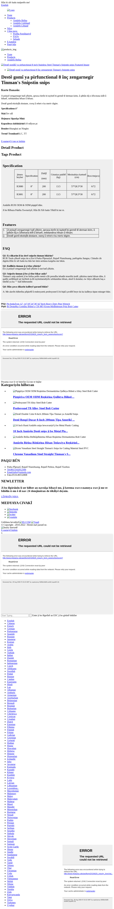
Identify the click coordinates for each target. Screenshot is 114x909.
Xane (9, 15)
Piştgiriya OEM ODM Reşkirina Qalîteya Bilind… (43, 396)
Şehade (16, 39)
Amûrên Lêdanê (20, 26)
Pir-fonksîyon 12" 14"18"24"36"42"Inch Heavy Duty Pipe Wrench (38, 304)
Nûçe (9, 28)
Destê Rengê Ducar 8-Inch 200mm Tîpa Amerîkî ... (44, 419)
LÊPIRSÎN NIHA (9, 496)
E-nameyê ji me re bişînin (13, 141)
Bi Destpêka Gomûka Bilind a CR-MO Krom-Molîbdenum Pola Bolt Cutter (42, 306)
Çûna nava (12, 31)
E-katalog (11, 41)
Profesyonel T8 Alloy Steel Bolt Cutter (36, 408)
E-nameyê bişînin (9, 530)
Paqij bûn (11, 44)
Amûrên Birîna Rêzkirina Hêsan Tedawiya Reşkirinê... (46, 442)
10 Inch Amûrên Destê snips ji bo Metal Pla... (40, 431)
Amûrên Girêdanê (21, 23)
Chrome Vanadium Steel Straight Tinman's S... (42, 454)
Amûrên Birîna (20, 20)
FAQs (16, 36)
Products (11, 18)
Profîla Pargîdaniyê (22, 34)
